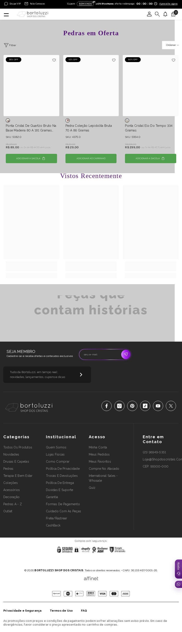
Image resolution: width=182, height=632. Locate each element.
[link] (31, 266)
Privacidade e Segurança (22, 610)
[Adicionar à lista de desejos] (54, 60)
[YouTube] (158, 406)
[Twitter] (171, 406)
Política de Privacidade (77, 564)
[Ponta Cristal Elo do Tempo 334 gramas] (150, 85)
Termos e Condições (106, 564)
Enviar (126, 354)
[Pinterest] (132, 406)
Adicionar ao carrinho (91, 158)
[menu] (6, 14)
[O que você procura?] (157, 14)
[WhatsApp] (178, 584)
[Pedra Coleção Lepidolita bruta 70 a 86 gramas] (91, 85)
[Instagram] (119, 406)
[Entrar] (149, 14)
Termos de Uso (61, 610)
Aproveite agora (168, 3)
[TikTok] (145, 406)
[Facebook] (106, 406)
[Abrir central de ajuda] (178, 569)
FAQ (84, 610)
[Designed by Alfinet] (91, 577)
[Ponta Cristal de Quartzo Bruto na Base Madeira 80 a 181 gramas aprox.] (31, 85)
